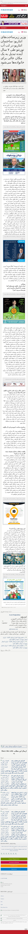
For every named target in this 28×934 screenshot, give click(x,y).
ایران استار (25, 846)
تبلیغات (2, 846)
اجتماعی (5, 846)
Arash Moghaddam (14, 615)
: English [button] (3, 5)
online (23, 849)
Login (2, 904)
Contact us (2, 898)
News (13, 849)
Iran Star (2, 849)
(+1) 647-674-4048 (4, 878)
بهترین (22, 846)
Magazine (20, 849)
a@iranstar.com (13, 629)
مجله (20, 846)
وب (18, 846)
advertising (16, 849)
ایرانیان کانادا (11, 846)
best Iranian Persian (8, 849)
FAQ (1, 901)
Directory (16, 850)
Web (14, 850)
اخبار (8, 846)
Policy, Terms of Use (4, 907)
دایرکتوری (15, 846)
